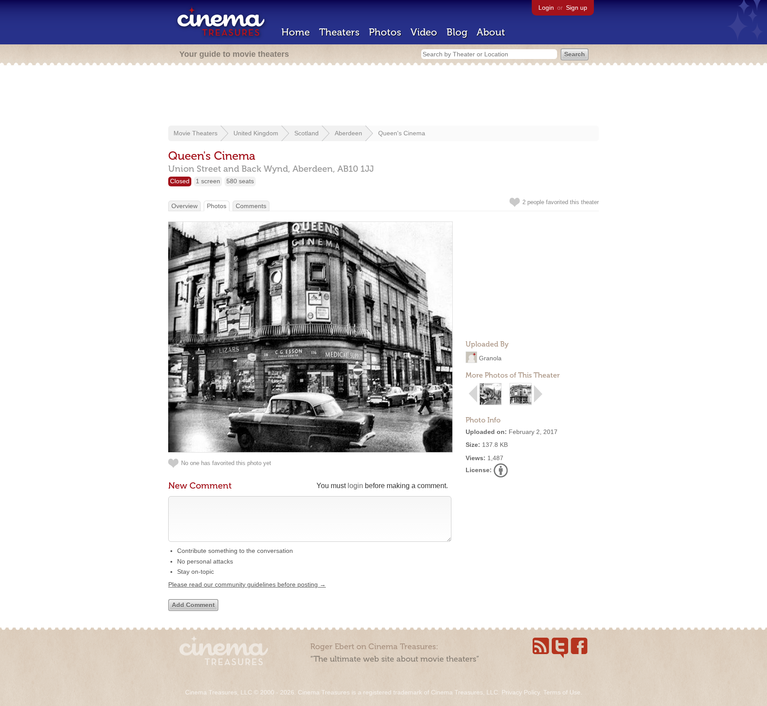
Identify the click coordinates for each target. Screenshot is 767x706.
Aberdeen (348, 133)
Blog (457, 32)
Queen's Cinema (401, 133)
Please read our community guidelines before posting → (247, 584)
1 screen (208, 181)
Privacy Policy (521, 692)
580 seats (240, 181)
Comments (251, 205)
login (355, 485)
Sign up (576, 7)
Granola (490, 358)
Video (424, 32)
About (491, 32)
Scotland (306, 133)
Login (546, 7)
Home (295, 32)
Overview (184, 205)
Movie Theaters (195, 133)
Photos (385, 32)
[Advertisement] (383, 96)
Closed (180, 181)
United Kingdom (255, 133)
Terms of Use (562, 692)
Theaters (339, 32)
